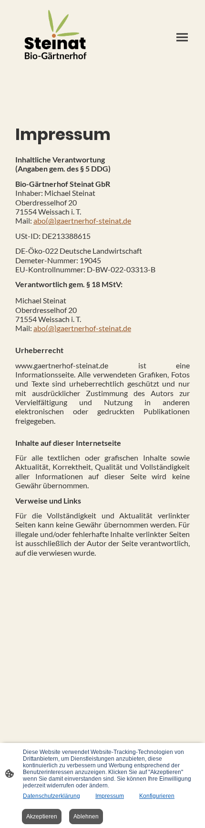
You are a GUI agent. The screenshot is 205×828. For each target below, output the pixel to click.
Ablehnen (86, 816)
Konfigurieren (156, 796)
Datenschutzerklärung (51, 796)
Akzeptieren (41, 816)
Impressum (109, 796)
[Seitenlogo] (55, 37)
